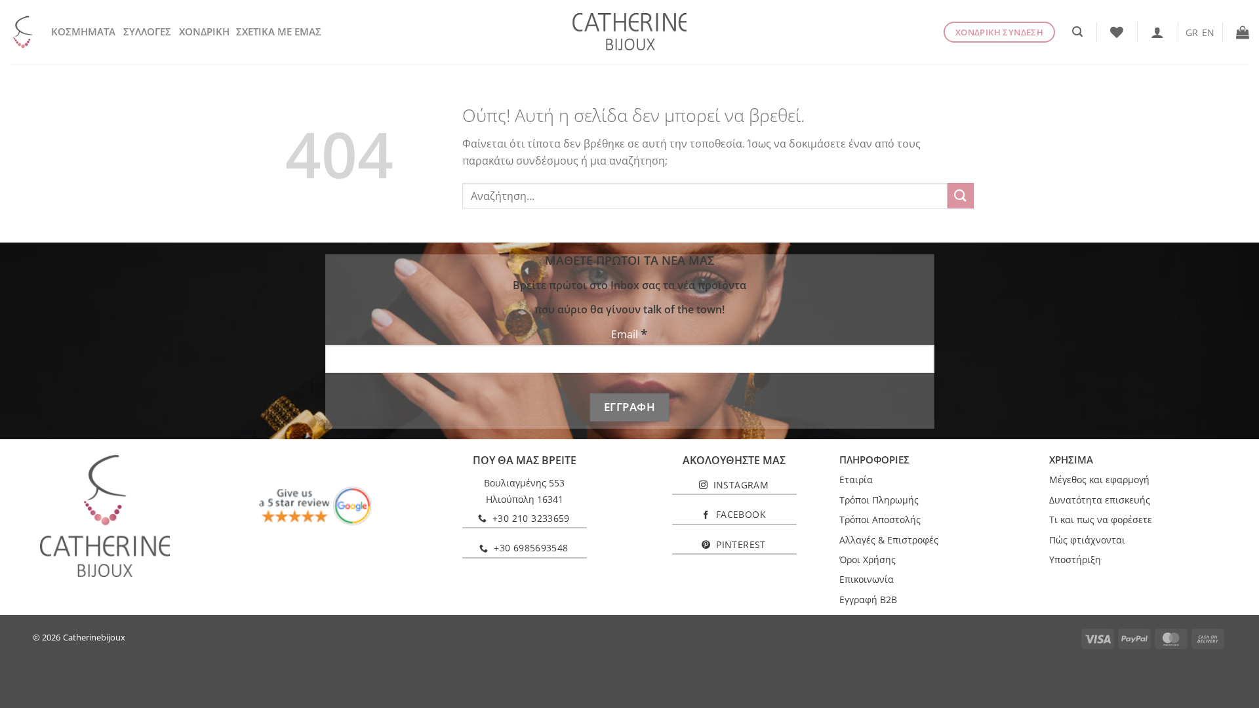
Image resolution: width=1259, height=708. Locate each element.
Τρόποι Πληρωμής (879, 500)
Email (629, 334)
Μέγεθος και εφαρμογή (1099, 479)
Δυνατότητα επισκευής (1099, 500)
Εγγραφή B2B (868, 599)
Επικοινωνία (866, 579)
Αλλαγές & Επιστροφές (888, 540)
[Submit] (961, 195)
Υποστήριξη (1075, 559)
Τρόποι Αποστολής (880, 519)
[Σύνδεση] (1157, 32)
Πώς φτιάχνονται (1087, 540)
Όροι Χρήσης (867, 559)
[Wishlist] (1116, 32)
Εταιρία (856, 479)
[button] (1077, 32)
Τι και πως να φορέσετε (1100, 519)
